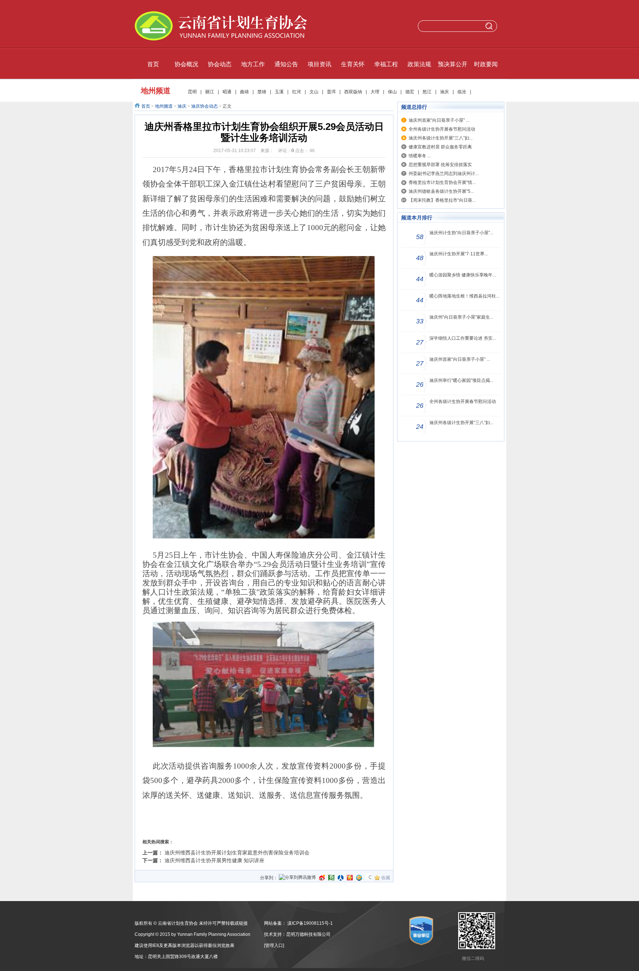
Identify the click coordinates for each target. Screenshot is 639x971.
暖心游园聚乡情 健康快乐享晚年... (462, 275)
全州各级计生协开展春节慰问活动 (442, 129)
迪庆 (444, 91)
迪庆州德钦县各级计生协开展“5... (441, 191)
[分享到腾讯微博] (297, 878)
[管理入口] (274, 945)
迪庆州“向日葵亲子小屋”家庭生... (461, 317)
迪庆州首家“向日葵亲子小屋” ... (439, 120)
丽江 (209, 91)
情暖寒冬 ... (420, 155)
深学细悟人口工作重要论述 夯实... (462, 338)
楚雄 (261, 91)
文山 (314, 91)
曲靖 (244, 91)
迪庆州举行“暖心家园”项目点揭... (461, 380)
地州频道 (164, 106)
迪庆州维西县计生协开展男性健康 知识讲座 (214, 860)
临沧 (461, 91)
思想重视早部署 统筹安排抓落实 (440, 164)
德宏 (409, 91)
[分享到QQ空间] (359, 878)
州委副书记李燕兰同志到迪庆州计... (444, 173)
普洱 (331, 91)
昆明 (192, 91)
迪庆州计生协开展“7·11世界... (458, 253)
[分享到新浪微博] (322, 878)
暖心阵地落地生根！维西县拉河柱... (464, 296)
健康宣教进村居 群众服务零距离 (440, 146)
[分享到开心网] (350, 878)
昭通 (227, 91)
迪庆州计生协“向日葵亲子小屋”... (461, 232)
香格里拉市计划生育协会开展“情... (442, 182)
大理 (375, 91)
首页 (145, 106)
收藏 (385, 877)
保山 (392, 91)
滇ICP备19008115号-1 (310, 923)
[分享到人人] (341, 878)
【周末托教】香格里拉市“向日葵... (442, 200)
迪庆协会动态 (204, 106)
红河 (296, 91)
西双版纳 (353, 91)
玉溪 (279, 91)
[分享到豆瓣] (331, 878)
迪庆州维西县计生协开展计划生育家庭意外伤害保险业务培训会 (246, 853)
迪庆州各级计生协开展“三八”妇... (441, 138)
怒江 (427, 91)
